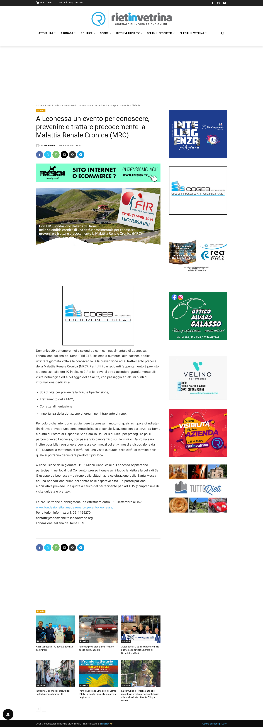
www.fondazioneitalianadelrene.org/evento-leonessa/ (74, 507)
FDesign (105, 723)
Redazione (49, 145)
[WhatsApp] (56, 154)
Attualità (49, 105)
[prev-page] (38, 709)
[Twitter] (47, 154)
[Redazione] (38, 145)
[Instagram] (218, 3)
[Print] (72, 154)
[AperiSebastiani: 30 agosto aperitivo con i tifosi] (55, 629)
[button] (222, 33)
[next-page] (44, 709)
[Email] (64, 154)
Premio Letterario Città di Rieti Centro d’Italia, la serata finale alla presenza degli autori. (97, 694)
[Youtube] (224, 3)
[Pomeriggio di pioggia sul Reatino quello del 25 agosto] (98, 629)
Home (39, 105)
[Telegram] (80, 154)
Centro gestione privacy (214, 723)
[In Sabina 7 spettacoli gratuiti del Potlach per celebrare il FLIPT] (55, 673)
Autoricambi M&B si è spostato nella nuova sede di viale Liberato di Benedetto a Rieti (140, 649)
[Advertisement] (131, 73)
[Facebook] (212, 3)
